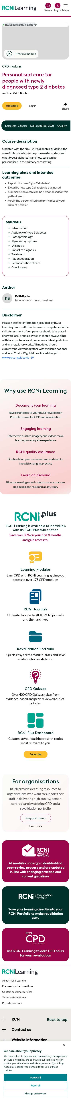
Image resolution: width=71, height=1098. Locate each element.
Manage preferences (35, 1093)
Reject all (35, 1085)
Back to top (57, 1019)
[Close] (64, 1045)
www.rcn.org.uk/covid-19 (18, 357)
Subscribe (35, 754)
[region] (35, 1069)
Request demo (35, 818)
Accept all (35, 1077)
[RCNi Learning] (19, 7)
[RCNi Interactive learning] (20, 972)
